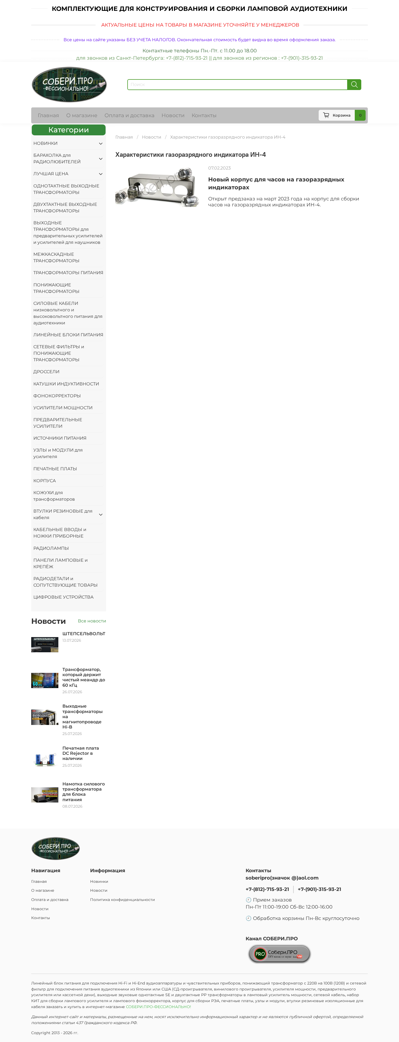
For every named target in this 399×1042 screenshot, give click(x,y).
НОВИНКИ (45, 143)
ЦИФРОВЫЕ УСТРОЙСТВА (63, 597)
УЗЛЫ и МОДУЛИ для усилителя (58, 453)
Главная (48, 115)
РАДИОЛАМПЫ (51, 548)
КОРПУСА (44, 480)
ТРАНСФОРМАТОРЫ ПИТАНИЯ (68, 272)
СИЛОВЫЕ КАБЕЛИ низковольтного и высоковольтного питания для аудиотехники (68, 313)
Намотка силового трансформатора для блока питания (83, 791)
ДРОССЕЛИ (46, 371)
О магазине (81, 115)
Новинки (99, 881)
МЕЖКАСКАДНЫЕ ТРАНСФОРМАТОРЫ (56, 257)
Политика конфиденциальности (122, 899)
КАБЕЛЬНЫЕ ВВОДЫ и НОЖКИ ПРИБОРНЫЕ (59, 533)
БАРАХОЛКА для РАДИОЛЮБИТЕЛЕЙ (57, 158)
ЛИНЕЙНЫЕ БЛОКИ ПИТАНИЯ (68, 334)
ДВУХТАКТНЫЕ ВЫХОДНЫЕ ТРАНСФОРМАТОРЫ (65, 207)
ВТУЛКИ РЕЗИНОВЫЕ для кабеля (63, 514)
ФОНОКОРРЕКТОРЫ (57, 395)
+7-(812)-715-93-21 (267, 889)
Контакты (204, 115)
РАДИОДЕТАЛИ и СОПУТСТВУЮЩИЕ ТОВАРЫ (65, 582)
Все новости (92, 621)
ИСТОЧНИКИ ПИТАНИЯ (60, 438)
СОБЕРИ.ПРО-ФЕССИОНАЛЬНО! (159, 1006)
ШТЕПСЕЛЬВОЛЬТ (83, 633)
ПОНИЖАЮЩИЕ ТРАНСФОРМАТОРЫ (56, 288)
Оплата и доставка (129, 115)
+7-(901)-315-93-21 (319, 889)
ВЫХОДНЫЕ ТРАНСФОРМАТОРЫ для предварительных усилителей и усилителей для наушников (68, 232)
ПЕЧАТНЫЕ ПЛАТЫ (55, 468)
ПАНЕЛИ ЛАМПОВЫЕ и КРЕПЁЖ (60, 563)
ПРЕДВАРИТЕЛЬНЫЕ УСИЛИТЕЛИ (57, 423)
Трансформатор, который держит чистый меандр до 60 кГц (83, 677)
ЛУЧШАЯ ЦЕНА (50, 173)
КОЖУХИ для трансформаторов (54, 496)
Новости (173, 115)
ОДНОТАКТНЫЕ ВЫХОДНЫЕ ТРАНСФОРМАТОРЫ (66, 189)
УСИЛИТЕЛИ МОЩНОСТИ (63, 407)
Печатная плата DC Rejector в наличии (80, 753)
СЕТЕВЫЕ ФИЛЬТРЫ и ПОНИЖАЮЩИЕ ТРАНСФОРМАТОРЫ (58, 353)
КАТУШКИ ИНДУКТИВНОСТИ (66, 383)
